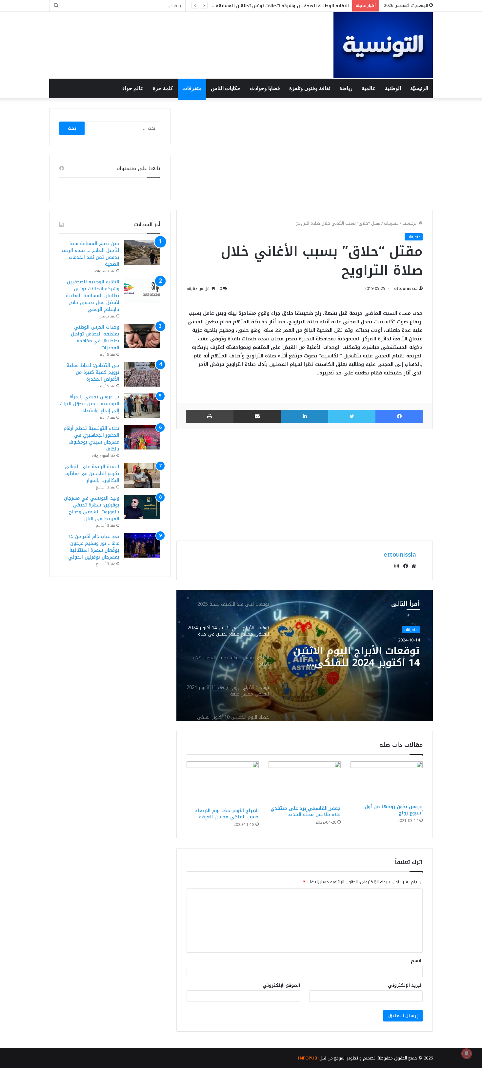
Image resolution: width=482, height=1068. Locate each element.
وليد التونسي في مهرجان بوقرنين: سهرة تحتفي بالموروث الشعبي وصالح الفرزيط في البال (91, 508)
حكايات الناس (226, 88)
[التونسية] (383, 45)
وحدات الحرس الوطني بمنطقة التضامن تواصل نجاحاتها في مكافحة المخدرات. (95, 337)
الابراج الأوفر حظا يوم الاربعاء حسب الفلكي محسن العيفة (227, 813)
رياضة (345, 88)
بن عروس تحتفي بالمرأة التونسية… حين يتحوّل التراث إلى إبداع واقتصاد (89, 403)
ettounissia (406, 288)
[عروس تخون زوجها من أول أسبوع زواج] (387, 780)
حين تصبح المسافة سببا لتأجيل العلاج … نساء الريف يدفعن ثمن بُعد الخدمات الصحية (90, 254)
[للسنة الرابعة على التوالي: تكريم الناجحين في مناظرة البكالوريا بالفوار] (142, 475)
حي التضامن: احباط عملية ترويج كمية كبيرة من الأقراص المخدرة (93, 372)
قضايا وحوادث (265, 88)
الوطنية (393, 88)
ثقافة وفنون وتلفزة (309, 88)
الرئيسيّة (419, 88)
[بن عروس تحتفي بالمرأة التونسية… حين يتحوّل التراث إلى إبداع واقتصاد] (142, 405)
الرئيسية (410, 223)
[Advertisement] (304, 154)
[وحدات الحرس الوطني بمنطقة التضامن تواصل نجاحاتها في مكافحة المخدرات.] (142, 336)
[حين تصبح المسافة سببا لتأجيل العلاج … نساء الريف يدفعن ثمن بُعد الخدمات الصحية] (142, 252)
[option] (304, 655)
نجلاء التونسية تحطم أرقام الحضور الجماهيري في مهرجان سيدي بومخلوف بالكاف (91, 438)
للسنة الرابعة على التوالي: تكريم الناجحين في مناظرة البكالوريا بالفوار (91, 473)
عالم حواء (133, 88)
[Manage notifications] (466, 1053)
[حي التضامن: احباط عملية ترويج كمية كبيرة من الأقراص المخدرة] (142, 374)
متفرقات (192, 88)
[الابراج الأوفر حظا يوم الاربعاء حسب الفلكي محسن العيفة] (223, 782)
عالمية (369, 88)
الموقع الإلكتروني (281, 985)
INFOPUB (307, 1058)
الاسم (417, 961)
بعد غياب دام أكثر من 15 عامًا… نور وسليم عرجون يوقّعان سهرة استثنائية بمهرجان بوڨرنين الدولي (93, 547)
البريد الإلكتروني (405, 985)
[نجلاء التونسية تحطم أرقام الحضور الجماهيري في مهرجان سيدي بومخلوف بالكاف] (142, 437)
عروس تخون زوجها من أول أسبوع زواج (394, 809)
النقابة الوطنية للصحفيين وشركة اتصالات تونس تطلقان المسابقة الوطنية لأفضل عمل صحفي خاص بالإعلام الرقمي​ (92, 295)
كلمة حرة (163, 88)
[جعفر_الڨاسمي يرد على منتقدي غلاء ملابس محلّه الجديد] (305, 781)
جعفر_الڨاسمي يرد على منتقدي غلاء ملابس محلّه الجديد (306, 811)
